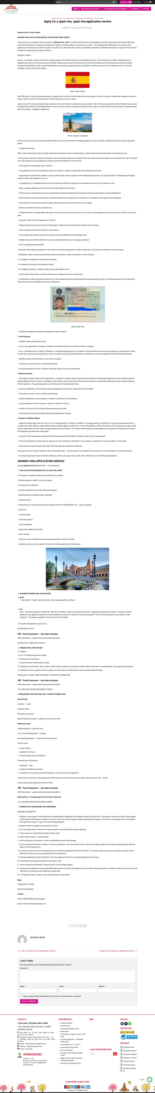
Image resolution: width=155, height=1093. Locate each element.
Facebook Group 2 (129, 1065)
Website (102, 986)
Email (62, 986)
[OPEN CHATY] (149, 1079)
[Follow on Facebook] (133, 2)
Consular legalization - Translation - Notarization (72, 1041)
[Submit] (114, 2)
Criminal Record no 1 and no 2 (70, 1044)
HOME (75, 9)
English (146, 2)
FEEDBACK (135, 9)
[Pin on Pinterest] (81, 926)
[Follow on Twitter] (137, 2)
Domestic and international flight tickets (71, 1054)
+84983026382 (32, 1054)
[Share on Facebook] (70, 926)
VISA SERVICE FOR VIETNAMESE (115, 9)
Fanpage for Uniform (130, 1058)
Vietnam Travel (87, 28)
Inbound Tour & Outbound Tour (71, 1063)
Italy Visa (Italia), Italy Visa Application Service (38, 951)
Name (22, 986)
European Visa (57, 18)
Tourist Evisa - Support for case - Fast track (73, 1035)
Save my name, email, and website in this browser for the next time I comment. (52, 996)
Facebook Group (128, 1047)
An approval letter (67, 1023)
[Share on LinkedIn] (85, 926)
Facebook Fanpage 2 (130, 1054)
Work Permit (65, 1031)
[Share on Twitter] (73, 926)
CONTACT (146, 9)
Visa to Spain (98, 18)
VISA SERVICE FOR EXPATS (90, 9)
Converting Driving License (69, 1047)
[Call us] (129, 1024)
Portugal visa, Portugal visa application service (116, 951)
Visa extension (65, 1026)
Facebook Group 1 (129, 1061)
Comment (24, 968)
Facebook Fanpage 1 (130, 1051)
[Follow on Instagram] (135, 2)
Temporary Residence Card (70, 1029)
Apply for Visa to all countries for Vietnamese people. (71, 1059)
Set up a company (67, 1050)
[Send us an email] (139, 2)
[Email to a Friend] (77, 926)
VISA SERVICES (88, 18)
